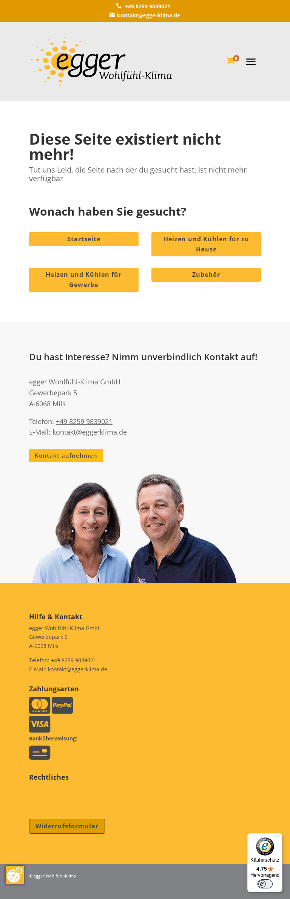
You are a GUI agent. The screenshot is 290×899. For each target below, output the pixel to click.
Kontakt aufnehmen (66, 455)
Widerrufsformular (67, 826)
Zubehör (206, 274)
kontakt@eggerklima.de (145, 15)
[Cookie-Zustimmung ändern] (15, 875)
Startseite (83, 239)
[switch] (265, 883)
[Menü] (277, 837)
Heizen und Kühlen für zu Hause (206, 244)
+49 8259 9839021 (143, 6)
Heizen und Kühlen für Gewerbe (84, 279)
